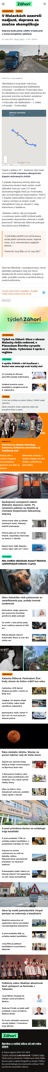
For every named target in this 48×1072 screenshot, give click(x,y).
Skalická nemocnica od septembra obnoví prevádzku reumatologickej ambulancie (15, 923)
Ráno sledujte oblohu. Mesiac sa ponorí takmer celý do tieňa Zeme (21, 753)
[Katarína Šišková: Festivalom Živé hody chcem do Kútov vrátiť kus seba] (24, 658)
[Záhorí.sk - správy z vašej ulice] (24, 3)
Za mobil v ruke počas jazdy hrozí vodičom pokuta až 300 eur (15, 625)
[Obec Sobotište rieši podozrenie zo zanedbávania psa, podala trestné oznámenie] (24, 581)
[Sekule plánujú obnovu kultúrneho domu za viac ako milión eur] (39, 637)
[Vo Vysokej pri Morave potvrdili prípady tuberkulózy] (39, 375)
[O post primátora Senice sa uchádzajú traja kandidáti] (24, 812)
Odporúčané (8, 11)
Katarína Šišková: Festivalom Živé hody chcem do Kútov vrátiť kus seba (23, 680)
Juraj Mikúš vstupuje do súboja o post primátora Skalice (13, 999)
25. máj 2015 (33, 251)
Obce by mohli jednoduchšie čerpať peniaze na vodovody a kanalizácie (22, 912)
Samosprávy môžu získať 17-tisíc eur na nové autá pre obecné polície (15, 715)
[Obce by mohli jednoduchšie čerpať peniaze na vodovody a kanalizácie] (24, 894)
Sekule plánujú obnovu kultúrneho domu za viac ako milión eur (15, 638)
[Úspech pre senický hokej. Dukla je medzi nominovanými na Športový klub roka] (39, 764)
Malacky (6, 300)
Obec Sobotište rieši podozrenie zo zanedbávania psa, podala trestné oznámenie (22, 600)
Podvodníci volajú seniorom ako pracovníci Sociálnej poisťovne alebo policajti (15, 613)
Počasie (6, 397)
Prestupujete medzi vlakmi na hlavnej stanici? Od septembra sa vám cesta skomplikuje (16, 874)
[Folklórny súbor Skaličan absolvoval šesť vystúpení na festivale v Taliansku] (24, 967)
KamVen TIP (6, 441)
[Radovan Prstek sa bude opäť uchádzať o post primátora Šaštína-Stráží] (39, 1011)
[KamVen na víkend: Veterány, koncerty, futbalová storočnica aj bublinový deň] (24, 425)
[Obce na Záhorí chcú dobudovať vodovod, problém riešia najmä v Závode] (39, 792)
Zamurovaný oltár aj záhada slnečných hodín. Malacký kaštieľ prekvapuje (14, 523)
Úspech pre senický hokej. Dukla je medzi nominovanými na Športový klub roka (16, 764)
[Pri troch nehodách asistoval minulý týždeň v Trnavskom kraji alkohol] (39, 1023)
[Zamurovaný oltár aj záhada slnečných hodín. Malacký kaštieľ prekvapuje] (39, 523)
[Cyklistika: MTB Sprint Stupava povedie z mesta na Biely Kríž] (39, 691)
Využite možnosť (16, 1055)
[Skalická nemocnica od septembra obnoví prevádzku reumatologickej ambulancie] (39, 923)
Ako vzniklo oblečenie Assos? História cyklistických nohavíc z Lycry (24, 562)
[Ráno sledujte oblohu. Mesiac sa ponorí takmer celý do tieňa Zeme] (24, 736)
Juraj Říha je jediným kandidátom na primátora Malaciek (14, 946)
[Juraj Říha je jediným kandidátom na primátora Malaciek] (39, 946)
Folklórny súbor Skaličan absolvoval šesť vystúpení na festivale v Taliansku (22, 986)
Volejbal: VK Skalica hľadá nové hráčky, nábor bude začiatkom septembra (14, 703)
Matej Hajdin (19, 39)
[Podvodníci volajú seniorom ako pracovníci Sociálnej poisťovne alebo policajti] (39, 613)
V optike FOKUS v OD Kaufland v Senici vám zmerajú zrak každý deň (22, 365)
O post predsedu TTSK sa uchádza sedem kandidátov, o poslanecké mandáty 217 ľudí (15, 841)
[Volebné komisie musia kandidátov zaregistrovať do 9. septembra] (39, 387)
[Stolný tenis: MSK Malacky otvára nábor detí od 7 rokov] (39, 547)
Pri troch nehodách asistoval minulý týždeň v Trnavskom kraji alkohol (15, 1023)
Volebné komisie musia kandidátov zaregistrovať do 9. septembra (15, 387)
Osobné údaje (38, 1055)
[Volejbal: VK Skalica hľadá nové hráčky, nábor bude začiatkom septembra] (39, 703)
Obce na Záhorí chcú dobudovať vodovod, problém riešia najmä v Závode (15, 792)
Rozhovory (7, 674)
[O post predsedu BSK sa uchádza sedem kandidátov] (39, 934)
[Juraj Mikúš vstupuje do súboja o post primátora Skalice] (39, 998)
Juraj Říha (19, 251)
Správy (19, 11)
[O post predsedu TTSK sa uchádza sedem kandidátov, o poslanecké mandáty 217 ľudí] (39, 841)
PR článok (7, 359)
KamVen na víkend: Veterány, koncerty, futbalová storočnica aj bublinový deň (21, 447)
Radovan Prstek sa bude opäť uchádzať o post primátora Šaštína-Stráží (15, 1011)
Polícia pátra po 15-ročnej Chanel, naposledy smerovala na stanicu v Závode (15, 536)
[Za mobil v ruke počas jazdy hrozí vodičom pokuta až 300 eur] (39, 625)
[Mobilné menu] (3, 4)
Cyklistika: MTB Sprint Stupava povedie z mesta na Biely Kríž (15, 691)
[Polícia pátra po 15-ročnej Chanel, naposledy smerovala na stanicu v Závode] (39, 535)
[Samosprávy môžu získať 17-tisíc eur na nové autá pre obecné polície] (39, 715)
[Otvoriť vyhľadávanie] (44, 4)
